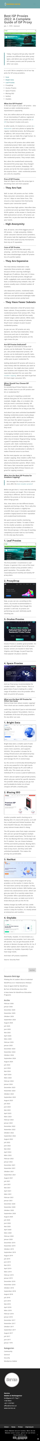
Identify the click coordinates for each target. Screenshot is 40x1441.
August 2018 (8, 1294)
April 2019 (7, 1268)
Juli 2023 (7, 1104)
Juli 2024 (7, 1065)
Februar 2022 (9, 1159)
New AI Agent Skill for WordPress (16, 986)
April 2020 (7, 1230)
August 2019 (8, 1256)
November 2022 (9, 1129)
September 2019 (10, 1252)
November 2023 (9, 1091)
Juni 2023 (7, 1107)
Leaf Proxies (10, 83)
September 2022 (10, 1136)
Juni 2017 (7, 1340)
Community (8, 1351)
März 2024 (8, 1078)
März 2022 (8, 1155)
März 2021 (8, 1194)
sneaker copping (10, 376)
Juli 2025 (7, 1026)
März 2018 (8, 1310)
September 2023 (10, 1097)
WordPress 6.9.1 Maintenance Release (17, 983)
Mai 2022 (7, 1149)
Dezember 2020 (9, 1204)
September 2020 (10, 1213)
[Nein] (37, 1435)
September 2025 (10, 1020)
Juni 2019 (7, 1262)
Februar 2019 (9, 1275)
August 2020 (8, 1217)
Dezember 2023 (9, 1087)
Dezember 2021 (9, 1165)
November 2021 (9, 1168)
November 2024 (9, 1052)
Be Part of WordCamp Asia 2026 (15, 989)
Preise (20, 1427)
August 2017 (8, 1333)
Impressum (29, 1427)
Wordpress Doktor (10, 1361)
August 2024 (8, 1062)
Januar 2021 (8, 1201)
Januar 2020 (8, 1239)
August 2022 (8, 1139)
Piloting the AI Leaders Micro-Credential (18, 979)
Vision (6, 1427)
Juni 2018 (7, 1301)
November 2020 (9, 1207)
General (17, 26)
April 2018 (7, 1307)
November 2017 (9, 1323)
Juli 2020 (7, 1220)
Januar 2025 (8, 1045)
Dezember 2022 (9, 1126)
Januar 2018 (8, 1317)
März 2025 (8, 1039)
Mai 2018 (7, 1304)
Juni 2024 (7, 1068)
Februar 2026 (9, 1003)
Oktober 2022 (9, 1133)
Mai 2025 (7, 1033)
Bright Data (10, 80)
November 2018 (9, 1285)
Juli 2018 (7, 1297)
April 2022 (7, 1152)
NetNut (11, 859)
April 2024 (7, 1075)
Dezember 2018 (9, 1281)
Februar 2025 (9, 1042)
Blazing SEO (13, 792)
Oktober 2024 (9, 1055)
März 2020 (8, 1233)
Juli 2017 (7, 1336)
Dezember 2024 (9, 1049)
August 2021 (8, 1178)
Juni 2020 (7, 1223)
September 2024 (10, 1058)
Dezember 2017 (9, 1320)
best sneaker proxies (24, 484)
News (13, 1427)
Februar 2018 (9, 1314)
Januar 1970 (8, 1343)
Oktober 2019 (9, 1249)
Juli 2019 (7, 1259)
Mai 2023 (7, 1110)
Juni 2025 (7, 1029)
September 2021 (10, 1175)
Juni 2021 (7, 1184)
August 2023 (8, 1100)
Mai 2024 (7, 1071)
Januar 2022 (8, 1162)
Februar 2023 (9, 1120)
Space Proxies (15, 663)
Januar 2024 (8, 1084)
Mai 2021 (7, 1188)
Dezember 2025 (9, 1010)
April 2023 (7, 1113)
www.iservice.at (9, 1408)
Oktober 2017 (9, 1327)
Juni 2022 (7, 1146)
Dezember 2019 (9, 1243)
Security (7, 1358)
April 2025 (7, 1036)
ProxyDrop (13, 580)
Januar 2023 (8, 1123)
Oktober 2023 (9, 1094)
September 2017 (10, 1330)
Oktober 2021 (9, 1171)
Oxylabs (11, 917)
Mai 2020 (7, 1226)
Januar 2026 (8, 1007)
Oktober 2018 (9, 1288)
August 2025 (8, 1023)
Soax (7, 77)
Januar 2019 (8, 1278)
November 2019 (9, 1246)
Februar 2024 (9, 1081)
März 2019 (8, 1272)
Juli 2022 (7, 1142)
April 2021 (7, 1191)
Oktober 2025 (9, 1016)
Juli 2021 (7, 1181)
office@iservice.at (10, 1406)
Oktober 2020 (9, 1210)
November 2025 (9, 1013)
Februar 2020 (9, 1236)
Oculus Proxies (15, 619)
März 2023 (8, 1117)
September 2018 (10, 1291)
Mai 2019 (7, 1265)
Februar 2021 (9, 1197)
